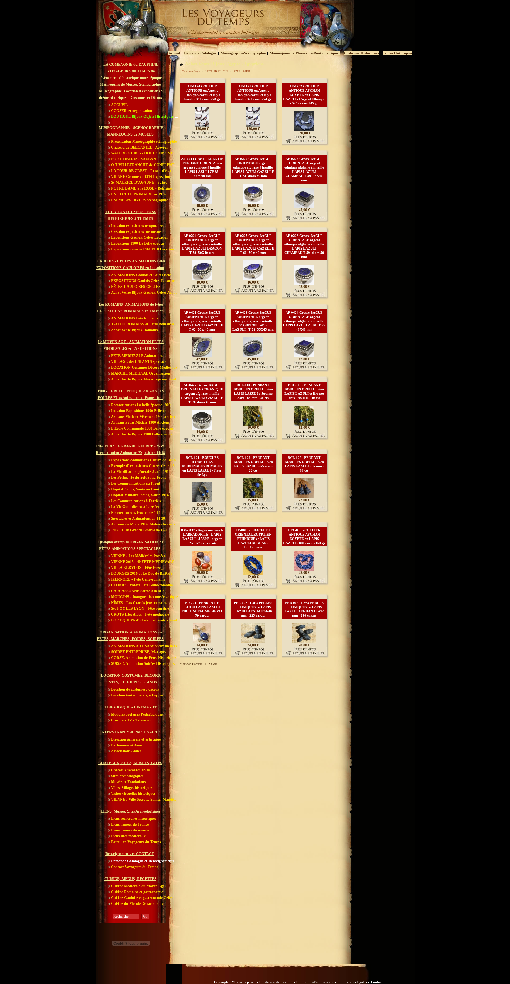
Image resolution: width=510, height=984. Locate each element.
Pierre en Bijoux (215, 71)
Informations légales (352, 982)
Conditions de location (275, 982)
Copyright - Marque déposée (234, 982)
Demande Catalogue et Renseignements (142, 861)
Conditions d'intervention (315, 982)
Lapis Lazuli (240, 71)
